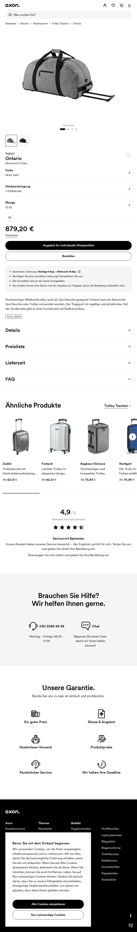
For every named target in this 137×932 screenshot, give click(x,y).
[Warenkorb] (121, 5)
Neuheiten (45, 829)
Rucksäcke (109, 879)
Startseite (10, 23)
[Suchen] (9, 15)
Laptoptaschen (112, 835)
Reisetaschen (40, 23)
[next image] (128, 74)
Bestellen (68, 256)
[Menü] (129, 5)
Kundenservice (15, 829)
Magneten (108, 841)
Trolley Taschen (60, 23)
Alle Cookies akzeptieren (48, 904)
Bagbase (10, 153)
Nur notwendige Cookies (48, 915)
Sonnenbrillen (111, 867)
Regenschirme (111, 848)
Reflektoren (109, 860)
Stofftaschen (110, 829)
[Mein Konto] (104, 5)
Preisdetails (11, 235)
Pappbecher (110, 873)
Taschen (24, 23)
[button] (11, 141)
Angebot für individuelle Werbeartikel (68, 245)
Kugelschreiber (81, 829)
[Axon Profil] (12, 5)
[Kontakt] (130, 915)
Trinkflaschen (110, 854)
